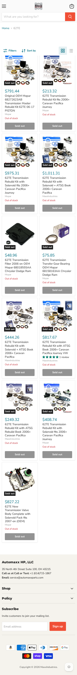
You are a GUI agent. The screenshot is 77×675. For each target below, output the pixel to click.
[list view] (71, 51)
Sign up (58, 626)
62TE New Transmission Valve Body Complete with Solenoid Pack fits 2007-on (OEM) (17, 514)
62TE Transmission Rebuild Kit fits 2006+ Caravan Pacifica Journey (56, 101)
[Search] (70, 16)
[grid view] (63, 51)
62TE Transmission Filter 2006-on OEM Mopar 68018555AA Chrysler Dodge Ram (18, 265)
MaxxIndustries (50, 196)
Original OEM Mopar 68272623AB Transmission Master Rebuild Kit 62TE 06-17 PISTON (19, 103)
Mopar (8, 114)
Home (5, 28)
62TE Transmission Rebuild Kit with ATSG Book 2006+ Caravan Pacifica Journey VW (56, 347)
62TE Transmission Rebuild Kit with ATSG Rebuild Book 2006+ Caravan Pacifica (19, 429)
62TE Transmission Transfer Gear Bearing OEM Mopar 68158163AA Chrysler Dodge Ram (56, 267)
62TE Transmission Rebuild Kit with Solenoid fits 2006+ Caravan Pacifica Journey (17, 185)
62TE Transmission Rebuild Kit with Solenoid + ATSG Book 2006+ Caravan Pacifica (56, 185)
